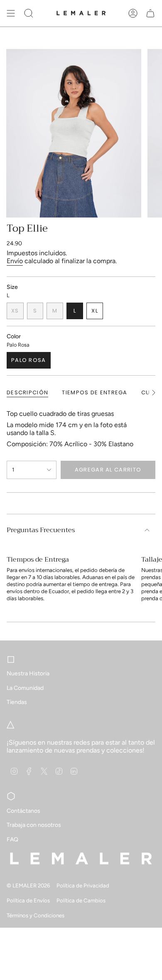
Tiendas (17, 702)
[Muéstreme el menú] (10, 13)
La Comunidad (25, 688)
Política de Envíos (28, 900)
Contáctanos (23, 810)
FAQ (12, 839)
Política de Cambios (81, 900)
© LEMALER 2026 (28, 885)
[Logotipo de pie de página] (81, 858)
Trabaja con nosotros (34, 824)
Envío (15, 261)
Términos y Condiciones (35, 915)
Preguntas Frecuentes (41, 530)
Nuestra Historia (28, 673)
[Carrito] (150, 13)
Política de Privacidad (82, 885)
